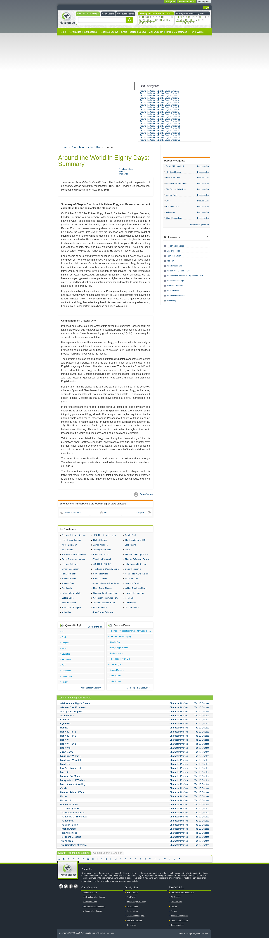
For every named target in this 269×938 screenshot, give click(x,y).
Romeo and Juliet (69, 804)
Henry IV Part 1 (68, 731)
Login (206, 8)
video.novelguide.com (92, 911)
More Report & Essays (137, 688)
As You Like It (67, 715)
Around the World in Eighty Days (86, 147)
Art (63, 631)
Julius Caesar (67, 752)
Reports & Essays (109, 31)
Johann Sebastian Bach (104, 603)
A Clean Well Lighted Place (178, 271)
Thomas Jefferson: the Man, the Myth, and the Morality (76, 535)
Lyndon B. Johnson (70, 569)
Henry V (64, 739)
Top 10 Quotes (201, 703)
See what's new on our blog (182, 892)
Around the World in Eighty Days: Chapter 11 (160, 116)
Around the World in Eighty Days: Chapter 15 (160, 126)
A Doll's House (173, 291)
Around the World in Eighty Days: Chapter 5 (159, 102)
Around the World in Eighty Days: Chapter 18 (160, 133)
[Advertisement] (134, 59)
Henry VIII (129, 598)
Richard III (65, 800)
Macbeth (64, 772)
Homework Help (90, 902)
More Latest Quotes (90, 688)
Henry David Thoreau (102, 588)
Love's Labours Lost (70, 768)
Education (66, 654)
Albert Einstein (131, 578)
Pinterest (75, 886)
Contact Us (131, 925)
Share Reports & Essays (133, 31)
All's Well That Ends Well (72, 707)
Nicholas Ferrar (132, 607)
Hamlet (64, 727)
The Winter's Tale (69, 824)
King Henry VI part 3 (70, 760)
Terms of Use (183, 934)
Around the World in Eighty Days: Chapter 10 (160, 114)
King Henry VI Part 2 (70, 756)
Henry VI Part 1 (68, 743)
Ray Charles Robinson (103, 612)
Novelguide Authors (179, 916)
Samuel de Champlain (71, 607)
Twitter (122, 171)
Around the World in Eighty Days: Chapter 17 (160, 130)
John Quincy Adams (102, 549)
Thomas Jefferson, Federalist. (138, 559)
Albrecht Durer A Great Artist (106, 583)
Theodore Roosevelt (102, 559)
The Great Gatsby (173, 172)
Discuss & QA (203, 166)
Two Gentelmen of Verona (73, 845)
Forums (174, 911)
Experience (66, 659)
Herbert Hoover (100, 540)
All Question (176, 897)
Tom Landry (67, 588)
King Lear (65, 764)
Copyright (195, 934)
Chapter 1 (141, 512)
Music (64, 648)
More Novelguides (198, 225)
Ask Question (108, 14)
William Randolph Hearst (136, 588)
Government (67, 676)
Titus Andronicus (68, 832)
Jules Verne (146, 494)
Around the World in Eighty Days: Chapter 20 (160, 137)
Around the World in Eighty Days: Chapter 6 (159, 105)
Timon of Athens (68, 828)
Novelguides (75, 31)
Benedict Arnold (69, 578)
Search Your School (179, 920)
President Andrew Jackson (74, 554)
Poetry (64, 637)
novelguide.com (90, 892)
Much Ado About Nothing (72, 784)
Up (105, 512)
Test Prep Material (134, 920)
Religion (65, 643)
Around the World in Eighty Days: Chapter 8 (159, 109)
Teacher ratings (177, 925)
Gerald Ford (130, 535)
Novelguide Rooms (125, 14)
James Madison (100, 545)
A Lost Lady (171, 301)
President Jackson (101, 554)
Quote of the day (95, 627)
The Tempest (66, 820)
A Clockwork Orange (175, 281)
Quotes (174, 906)
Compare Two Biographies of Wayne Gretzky (107, 593)
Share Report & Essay (136, 902)
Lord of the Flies (173, 178)
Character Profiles (179, 703)
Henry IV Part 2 (68, 735)
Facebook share (126, 169)
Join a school (132, 911)
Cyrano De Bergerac (134, 593)
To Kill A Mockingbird (175, 166)
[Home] (67, 18)
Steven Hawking (100, 574)
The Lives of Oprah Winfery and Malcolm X (107, 569)
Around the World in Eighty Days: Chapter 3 (159, 98)
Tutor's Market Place (176, 31)
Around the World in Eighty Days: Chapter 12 (160, 119)
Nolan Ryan (67, 612)
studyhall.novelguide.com (94, 897)
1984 (168, 201)
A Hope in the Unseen (176, 296)
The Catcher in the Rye (176, 189)
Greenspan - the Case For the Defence (107, 598)
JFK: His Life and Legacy (104, 535)
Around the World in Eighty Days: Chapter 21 (160, 140)
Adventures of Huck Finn (176, 183)
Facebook (70, 886)
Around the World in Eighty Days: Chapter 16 (160, 128)
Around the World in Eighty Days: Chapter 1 (159, 93)
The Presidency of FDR (135, 540)
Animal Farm (171, 195)
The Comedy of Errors (71, 808)
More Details (132, 881)
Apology (170, 261)
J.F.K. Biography (69, 545)
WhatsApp (123, 174)
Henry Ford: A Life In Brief (136, 574)
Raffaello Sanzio (69, 574)
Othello (63, 788)
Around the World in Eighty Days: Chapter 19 (160, 135)
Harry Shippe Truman (71, 540)
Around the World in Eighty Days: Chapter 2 (159, 95)
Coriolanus (65, 719)
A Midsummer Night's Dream (75, 703)
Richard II (65, 796)
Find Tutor (131, 897)
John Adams (130, 545)
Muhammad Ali (100, 607)
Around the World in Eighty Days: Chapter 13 (160, 121)
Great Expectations (174, 218)
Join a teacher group (135, 916)
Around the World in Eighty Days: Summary (159, 91)
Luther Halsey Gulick (71, 593)
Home (63, 31)
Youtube (61, 886)
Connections (90, 31)
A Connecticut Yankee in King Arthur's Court (185, 276)
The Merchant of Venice (72, 812)
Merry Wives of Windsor (72, 780)
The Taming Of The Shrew (73, 816)
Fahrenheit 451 (172, 206)
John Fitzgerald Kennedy (136, 564)
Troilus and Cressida (70, 836)
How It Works (197, 31)
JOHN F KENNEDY (102, 564)
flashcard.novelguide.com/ (94, 906)
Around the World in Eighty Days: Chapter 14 (160, 123)
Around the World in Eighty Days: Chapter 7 (159, 107)
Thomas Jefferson (70, 564)
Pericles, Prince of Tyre (72, 792)
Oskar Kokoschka (133, 569)
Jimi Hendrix (130, 603)
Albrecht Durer (68, 583)
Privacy (205, 934)
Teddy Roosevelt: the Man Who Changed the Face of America (76, 559)
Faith (64, 665)
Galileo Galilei (68, 598)
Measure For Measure (71, 776)
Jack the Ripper (69, 603)
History (65, 682)
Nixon (127, 549)
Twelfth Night (66, 841)
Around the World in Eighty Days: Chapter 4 (159, 100)
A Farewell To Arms (175, 286)
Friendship (66, 671)
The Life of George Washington (139, 554)
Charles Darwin (100, 578)
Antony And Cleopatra (71, 711)
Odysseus (170, 212)
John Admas (67, 549)
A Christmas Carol (174, 266)
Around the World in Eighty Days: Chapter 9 (159, 112)
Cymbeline (65, 723)
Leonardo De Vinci (133, 583)
